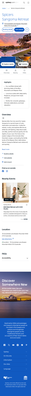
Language (7, 369)
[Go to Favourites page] (28, 2)
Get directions (7, 239)
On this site (8, 356)
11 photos (24, 64)
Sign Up (6, 297)
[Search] (24, 3)
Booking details (8, 29)
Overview (7, 72)
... (8, 8)
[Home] (10, 2)
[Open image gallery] (15, 44)
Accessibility (6, 258)
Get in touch (8, 162)
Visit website (19, 29)
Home (4, 8)
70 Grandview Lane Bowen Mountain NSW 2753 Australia (15, 24)
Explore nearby (9, 64)
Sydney (6, 352)
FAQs (24, 72)
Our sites (7, 364)
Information (8, 360)
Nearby (15, 72)
